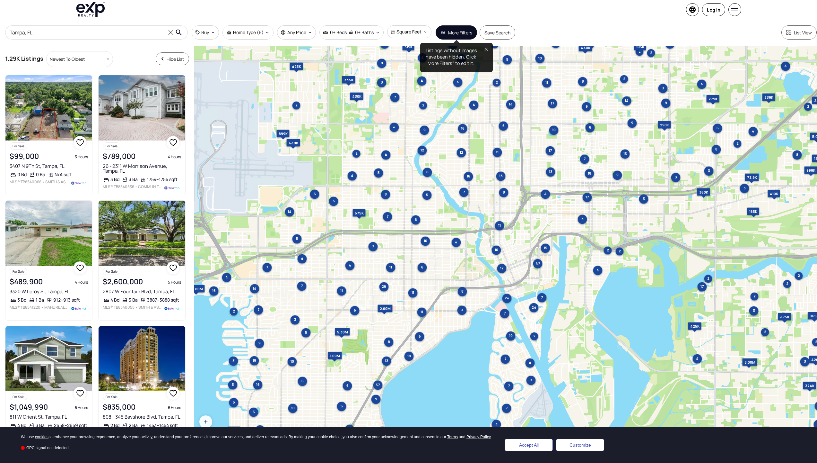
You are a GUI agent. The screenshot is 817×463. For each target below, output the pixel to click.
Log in (713, 10)
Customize (580, 445)
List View (803, 33)
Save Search (497, 33)
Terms (452, 437)
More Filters (460, 33)
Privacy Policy (478, 437)
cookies (41, 437)
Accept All (529, 445)
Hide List (175, 59)
